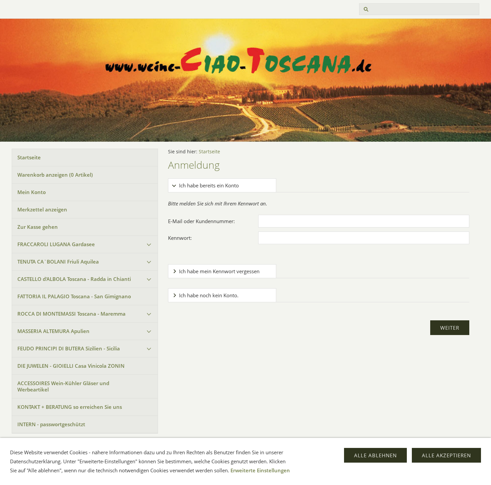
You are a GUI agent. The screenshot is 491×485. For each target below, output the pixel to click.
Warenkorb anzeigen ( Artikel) (55, 174)
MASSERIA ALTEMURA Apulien (53, 331)
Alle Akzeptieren (446, 455)
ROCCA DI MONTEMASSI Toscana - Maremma (71, 313)
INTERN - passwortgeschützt (51, 424)
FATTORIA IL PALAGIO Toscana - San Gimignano (74, 296)
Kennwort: (180, 237)
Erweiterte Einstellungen (260, 470)
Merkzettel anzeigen (42, 209)
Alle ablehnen (375, 455)
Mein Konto (31, 192)
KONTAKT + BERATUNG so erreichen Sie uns (71, 406)
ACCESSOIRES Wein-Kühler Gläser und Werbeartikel (63, 386)
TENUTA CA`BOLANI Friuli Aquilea (58, 261)
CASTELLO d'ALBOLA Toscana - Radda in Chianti (74, 279)
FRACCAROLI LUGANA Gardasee (56, 244)
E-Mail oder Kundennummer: (201, 221)
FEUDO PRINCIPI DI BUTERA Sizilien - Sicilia (68, 348)
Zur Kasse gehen (37, 226)
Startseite (29, 157)
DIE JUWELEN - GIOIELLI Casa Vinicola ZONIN (71, 365)
